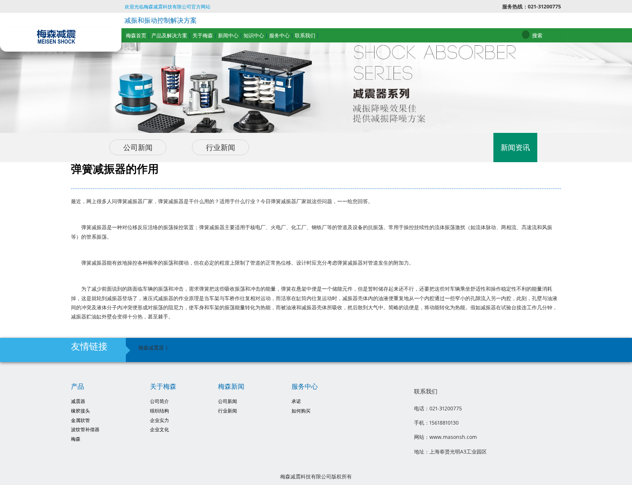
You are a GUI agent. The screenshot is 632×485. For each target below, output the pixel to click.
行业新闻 (220, 147)
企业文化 (159, 429)
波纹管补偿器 (85, 429)
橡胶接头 (80, 411)
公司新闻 (138, 147)
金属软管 (80, 420)
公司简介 (159, 401)
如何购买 (301, 411)
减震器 (78, 401)
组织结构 (159, 411)
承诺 (296, 401)
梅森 (75, 439)
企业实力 (159, 420)
